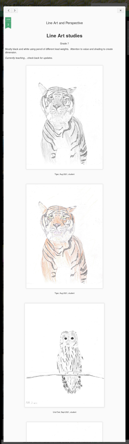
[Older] (14, 10)
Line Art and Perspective (64, 22)
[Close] (120, 10)
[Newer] (8, 10)
